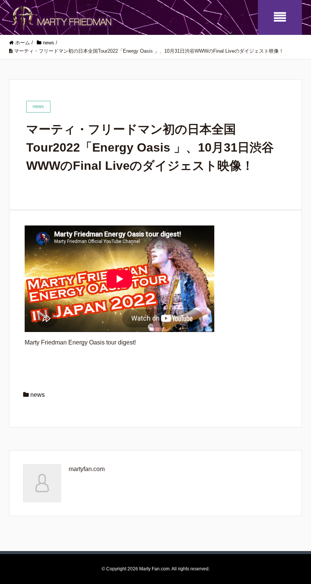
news (37, 394)
